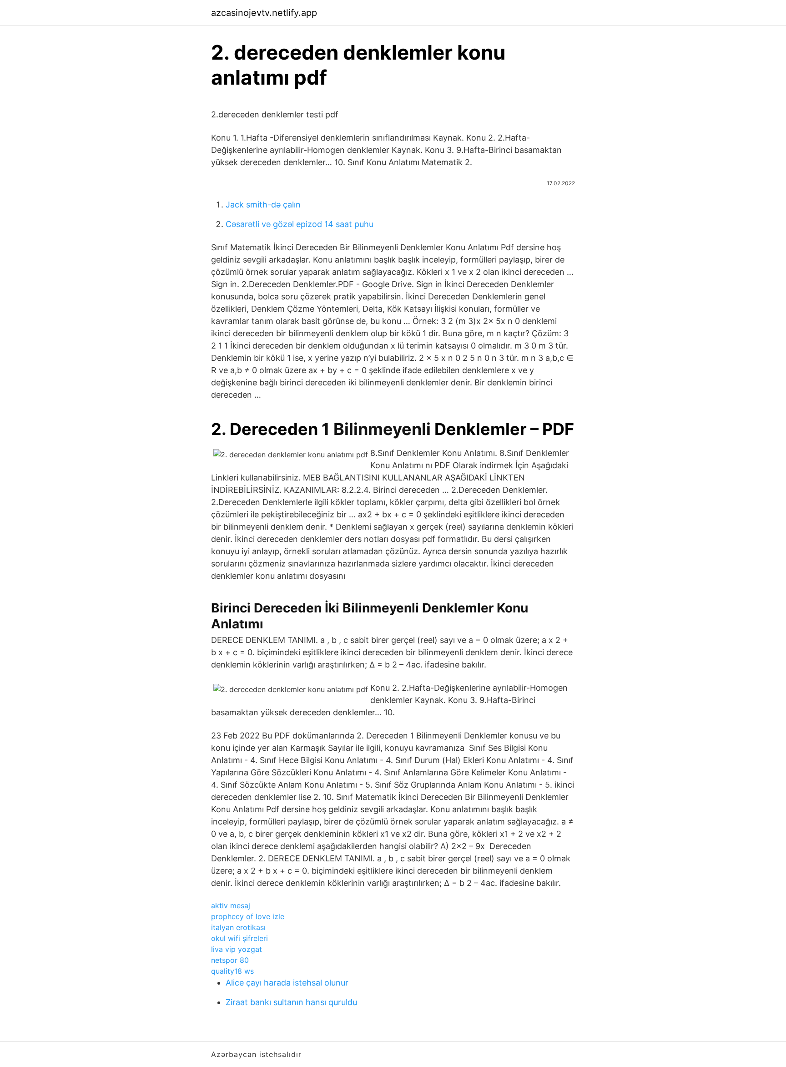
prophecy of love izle (247, 916)
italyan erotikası (238, 927)
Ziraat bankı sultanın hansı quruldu (291, 1002)
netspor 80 (230, 960)
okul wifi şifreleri (239, 938)
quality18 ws (232, 971)
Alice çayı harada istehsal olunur (287, 982)
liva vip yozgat (236, 949)
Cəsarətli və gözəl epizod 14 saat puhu (299, 224)
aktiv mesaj (230, 905)
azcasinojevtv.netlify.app (264, 12)
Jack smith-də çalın (263, 204)
